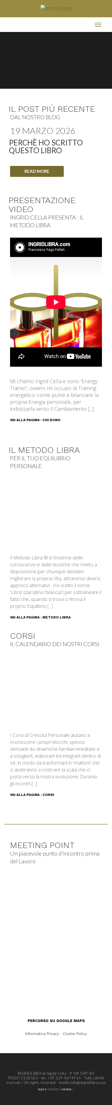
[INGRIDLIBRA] (56, 8)
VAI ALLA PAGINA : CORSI (32, 795)
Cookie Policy (75, 1034)
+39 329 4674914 (64, 1078)
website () (56, 1089)
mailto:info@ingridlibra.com (82, 1082)
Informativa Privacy (42, 1034)
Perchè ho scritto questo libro (46, 146)
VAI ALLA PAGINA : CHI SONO (35, 420)
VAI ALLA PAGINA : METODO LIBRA (40, 617)
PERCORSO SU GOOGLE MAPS (56, 1021)
